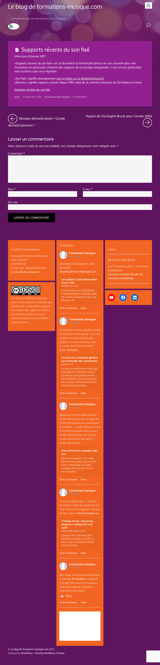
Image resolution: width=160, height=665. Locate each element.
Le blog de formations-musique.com (29, 649)
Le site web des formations (25, 271)
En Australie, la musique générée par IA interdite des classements (79, 359)
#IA (98, 330)
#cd (81, 513)
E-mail (87, 189)
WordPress (27, 653)
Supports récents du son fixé (55, 49)
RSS (13, 26)
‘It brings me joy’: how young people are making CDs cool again (77, 524)
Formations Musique (82, 253)
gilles (17, 96)
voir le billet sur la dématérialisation (80, 78)
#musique (85, 271)
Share (83, 308)
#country (65, 271)
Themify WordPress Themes (50, 653)
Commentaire (16, 153)
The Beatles (78, 578)
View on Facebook (68, 308)
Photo (69, 596)
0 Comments (80, 96)
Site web (12, 202)
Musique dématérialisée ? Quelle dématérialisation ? (42, 120)
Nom (12, 189)
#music (74, 271)
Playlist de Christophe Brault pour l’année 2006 (119, 118)
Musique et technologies (57, 96)
